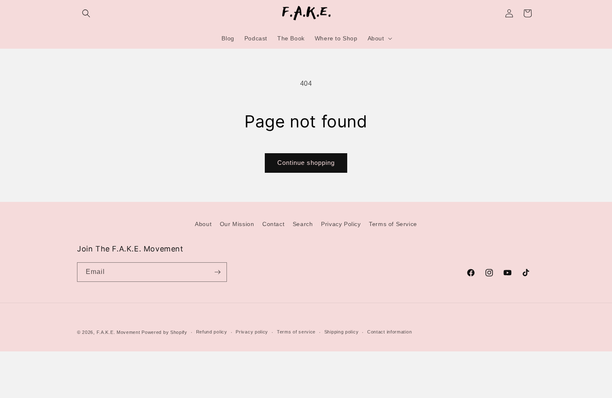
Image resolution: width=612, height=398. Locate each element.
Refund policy (211, 331)
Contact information (389, 331)
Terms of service (296, 331)
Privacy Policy (341, 224)
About (203, 224)
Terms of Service (393, 224)
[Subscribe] (217, 272)
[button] (86, 13)
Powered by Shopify (164, 332)
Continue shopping (306, 162)
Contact (273, 224)
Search (303, 224)
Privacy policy (252, 331)
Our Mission (237, 224)
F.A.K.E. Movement (118, 332)
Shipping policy (341, 331)
